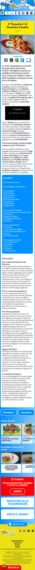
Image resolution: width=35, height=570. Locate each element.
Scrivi (18, 491)
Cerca (11, 13)
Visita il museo (17, 514)
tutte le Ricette (29, 421)
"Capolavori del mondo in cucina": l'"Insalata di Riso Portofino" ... (11, 468)
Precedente (8, 412)
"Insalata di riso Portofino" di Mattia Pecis (10, 439)
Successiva (26, 412)
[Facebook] (23, 13)
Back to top (19, 524)
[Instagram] (19, 13)
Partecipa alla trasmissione (17, 502)
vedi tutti (31, 447)
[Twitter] (27, 13)
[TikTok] (31, 13)
